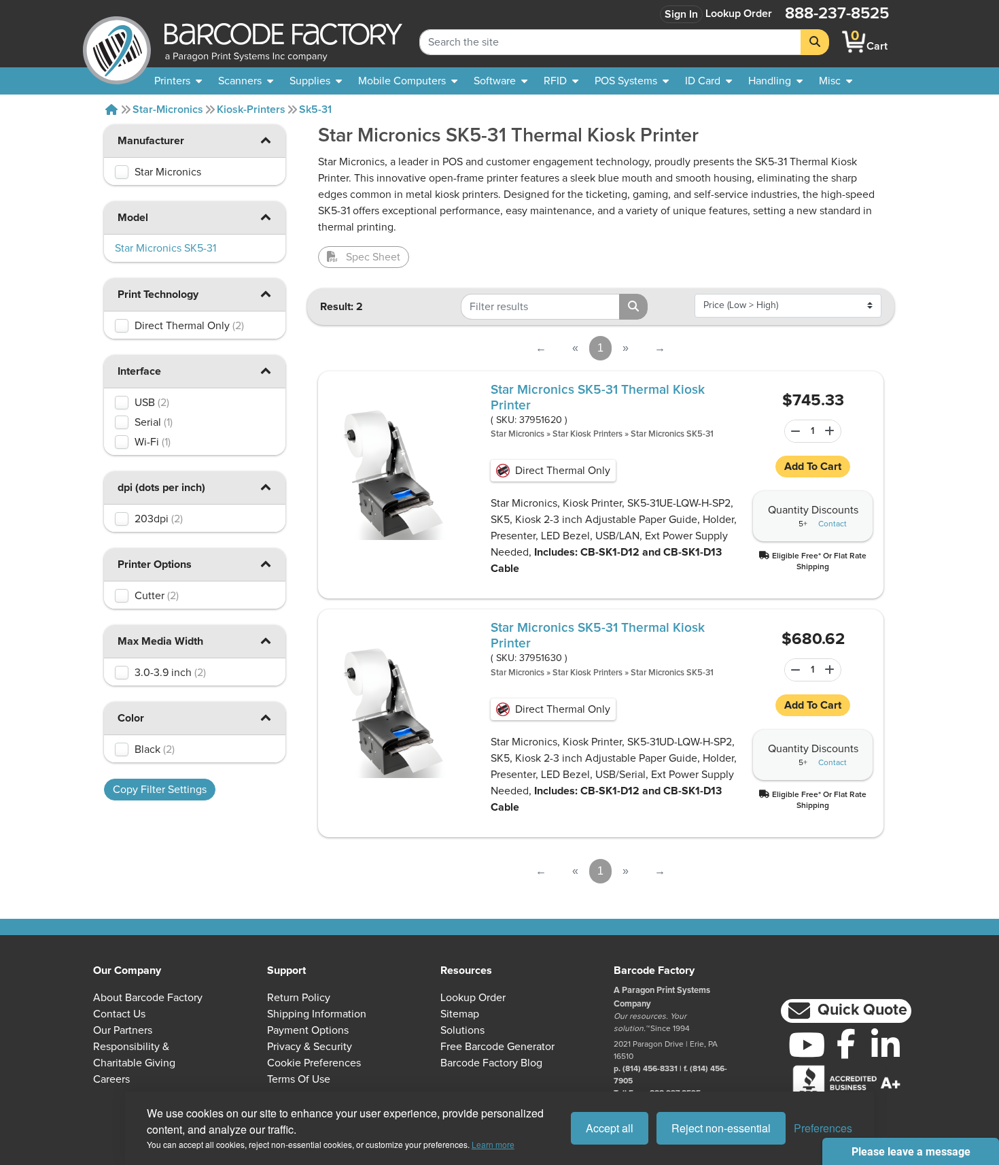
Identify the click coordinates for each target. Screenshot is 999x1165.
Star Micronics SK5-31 (672, 434)
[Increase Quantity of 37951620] (832, 431)
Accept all (609, 1128)
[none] (835, 81)
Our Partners (122, 1030)
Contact (832, 524)
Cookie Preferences (314, 1063)
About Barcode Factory (148, 997)
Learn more (493, 1144)
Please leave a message (911, 1151)
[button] (265, 140)
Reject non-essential (721, 1128)
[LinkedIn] (885, 1044)
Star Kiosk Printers (588, 434)
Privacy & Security (309, 1046)
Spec (373, 257)
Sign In (681, 14)
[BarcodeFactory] (117, 41)
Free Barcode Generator (497, 1046)
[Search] (815, 42)
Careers (111, 1079)
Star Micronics (517, 434)
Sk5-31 (315, 109)
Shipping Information (316, 1014)
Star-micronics (168, 109)
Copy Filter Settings (160, 789)
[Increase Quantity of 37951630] (832, 670)
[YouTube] (807, 1044)
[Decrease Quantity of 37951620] (793, 431)
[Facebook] (846, 1043)
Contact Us (119, 1014)
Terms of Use (298, 1079)
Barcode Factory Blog (491, 1063)
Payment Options (308, 1030)
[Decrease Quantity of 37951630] (793, 670)
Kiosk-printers (251, 109)
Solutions (462, 1030)
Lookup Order (738, 13)
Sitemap (459, 1014)
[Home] (111, 109)
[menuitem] (178, 81)
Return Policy (298, 997)
